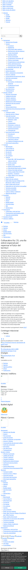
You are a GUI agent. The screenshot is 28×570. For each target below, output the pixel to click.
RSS (4, 235)
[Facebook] (18, 536)
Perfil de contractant (9, 445)
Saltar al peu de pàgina (8, 10)
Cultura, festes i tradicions (10, 524)
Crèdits (5, 540)
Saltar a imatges (6, 4)
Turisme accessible (8, 520)
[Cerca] (20, 36)
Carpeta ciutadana (8, 459)
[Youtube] (4, 538)
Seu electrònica (7, 448)
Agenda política (7, 367)
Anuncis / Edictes (8, 441)
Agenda (5, 228)
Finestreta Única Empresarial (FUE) (13, 468)
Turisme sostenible (8, 522)
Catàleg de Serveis (8, 455)
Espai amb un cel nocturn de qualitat (13, 518)
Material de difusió (8, 526)
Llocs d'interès (7, 509)
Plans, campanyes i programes (12, 439)
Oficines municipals (8, 454)
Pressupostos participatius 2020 (12, 531)
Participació (4, 527)
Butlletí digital (7, 231)
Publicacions (6, 370)
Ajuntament (4, 430)
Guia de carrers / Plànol (10, 473)
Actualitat (7, 222)
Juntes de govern (8, 437)
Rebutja (7, 567)
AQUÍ (24, 327)
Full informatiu (7, 233)
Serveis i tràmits (5, 452)
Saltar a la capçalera (8, 1)
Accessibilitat (7, 545)
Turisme (3, 495)
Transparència (7, 450)
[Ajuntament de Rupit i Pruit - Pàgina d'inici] (10, 31)
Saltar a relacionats (7, 8)
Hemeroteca (6, 237)
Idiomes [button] (5, 13)
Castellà (8, 16)
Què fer (5, 508)
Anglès (7, 18)
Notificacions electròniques (11, 461)
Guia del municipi (8, 475)
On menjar (6, 504)
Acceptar (20, 567)
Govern (5, 434)
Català (7, 15)
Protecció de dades (8, 542)
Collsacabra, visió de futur (10, 529)
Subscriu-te (4, 414)
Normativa (6, 446)
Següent (8, 401)
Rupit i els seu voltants (9, 511)
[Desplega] (11, 222)
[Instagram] (10, 538)
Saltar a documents (7, 6)
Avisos (5, 230)
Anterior (3, 401)
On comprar (6, 506)
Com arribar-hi (7, 499)
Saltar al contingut (7, 3)
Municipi (3, 470)
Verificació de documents (10, 463)
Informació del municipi (10, 477)
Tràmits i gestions (8, 457)
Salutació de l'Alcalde (9, 432)
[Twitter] (12, 536)
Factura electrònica (8, 466)
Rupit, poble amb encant (10, 517)
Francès (8, 22)
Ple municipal (7, 436)
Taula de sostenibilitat (9, 533)
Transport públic (8, 472)
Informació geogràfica (9, 479)
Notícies (16, 222)
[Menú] (1, 38)
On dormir (6, 502)
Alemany (8, 20)
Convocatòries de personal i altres (13, 443)
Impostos (6, 464)
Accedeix (3, 383)
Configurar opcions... (6, 564)
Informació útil (7, 500)
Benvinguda (6, 497)
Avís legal (6, 543)
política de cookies (15, 562)
